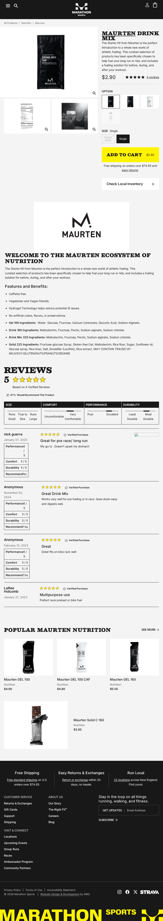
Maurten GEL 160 (123, 679)
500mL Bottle (108, 139)
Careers (54, 816)
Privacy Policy (12, 890)
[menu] (12, 6)
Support (9, 816)
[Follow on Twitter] (135, 892)
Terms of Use (33, 890)
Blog (51, 822)
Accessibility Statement (61, 890)
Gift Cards (10, 809)
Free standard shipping (22, 779)
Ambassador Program (18, 861)
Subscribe (106, 819)
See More (148, 629)
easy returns (130, 170)
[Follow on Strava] (149, 892)
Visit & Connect (16, 830)
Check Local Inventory (125, 184)
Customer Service (18, 797)
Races (8, 855)
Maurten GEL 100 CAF (73, 679)
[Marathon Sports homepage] (81, 9)
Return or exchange (75, 779)
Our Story (55, 803)
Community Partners (17, 868)
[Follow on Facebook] (127, 892)
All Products (10, 22)
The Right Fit (58, 809)
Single (123, 138)
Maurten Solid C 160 (89, 720)
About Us (56, 797)
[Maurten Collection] (81, 227)
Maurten (40, 22)
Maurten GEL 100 (17, 679)
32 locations (122, 779)
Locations (10, 836)
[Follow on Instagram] (119, 892)
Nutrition (26, 22)
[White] (111, 117)
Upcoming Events (15, 843)
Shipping (10, 822)
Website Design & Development (59, 894)
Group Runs (11, 849)
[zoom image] (94, 93)
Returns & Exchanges (18, 803)
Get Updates (112, 810)
